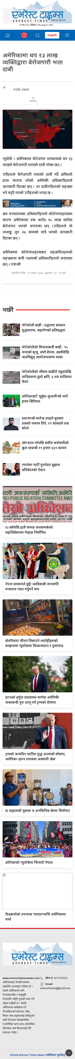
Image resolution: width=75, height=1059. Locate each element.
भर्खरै (8, 309)
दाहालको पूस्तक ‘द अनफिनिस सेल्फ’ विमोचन (37, 810)
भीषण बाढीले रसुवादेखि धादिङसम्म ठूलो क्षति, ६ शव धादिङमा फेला (47, 376)
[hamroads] (37, 203)
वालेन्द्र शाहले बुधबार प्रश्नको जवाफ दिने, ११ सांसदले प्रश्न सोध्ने (45, 423)
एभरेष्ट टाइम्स (21, 89)
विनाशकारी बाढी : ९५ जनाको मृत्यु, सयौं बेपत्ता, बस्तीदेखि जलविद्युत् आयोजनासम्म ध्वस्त (45, 352)
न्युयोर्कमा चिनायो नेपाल (29, 862)
